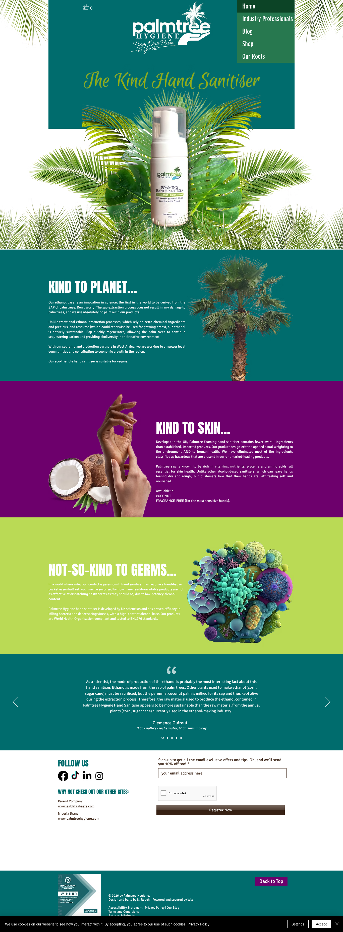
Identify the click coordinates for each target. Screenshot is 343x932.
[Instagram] (99, 776)
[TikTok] (75, 776)
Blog (247, 31)
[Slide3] (172, 738)
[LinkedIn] (87, 776)
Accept (321, 923)
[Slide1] (162, 738)
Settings (298, 923)
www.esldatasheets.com (76, 806)
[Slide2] (167, 738)
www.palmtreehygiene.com (78, 818)
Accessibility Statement (125, 908)
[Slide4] (176, 738)
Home (248, 6)
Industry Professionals (267, 19)
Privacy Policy (154, 908)
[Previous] (15, 702)
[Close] (337, 924)
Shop (247, 44)
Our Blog (173, 908)
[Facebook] (63, 776)
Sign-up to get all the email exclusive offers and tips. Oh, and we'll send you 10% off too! (219, 762)
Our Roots (253, 56)
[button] (89, 7)
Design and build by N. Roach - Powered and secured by (150, 900)
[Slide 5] (181, 738)
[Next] (327, 702)
